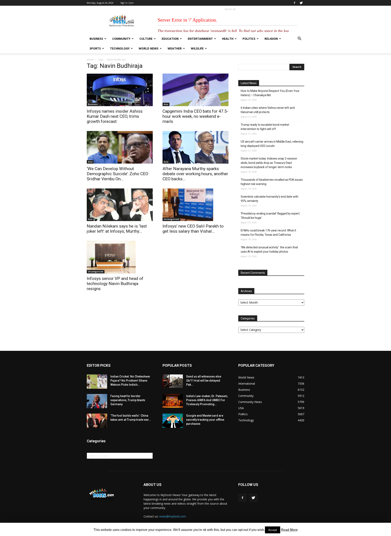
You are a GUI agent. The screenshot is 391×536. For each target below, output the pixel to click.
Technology (120, 48)
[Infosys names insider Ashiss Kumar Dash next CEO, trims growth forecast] (120, 90)
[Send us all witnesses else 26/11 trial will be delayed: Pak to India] (173, 381)
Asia (166, 104)
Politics (249, 39)
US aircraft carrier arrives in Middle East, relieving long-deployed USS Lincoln (272, 143)
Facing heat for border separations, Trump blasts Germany (127, 400)
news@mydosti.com (172, 516)
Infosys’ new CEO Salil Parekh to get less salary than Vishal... (193, 229)
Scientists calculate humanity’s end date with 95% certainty (269, 199)
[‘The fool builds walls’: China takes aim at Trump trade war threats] (97, 421)
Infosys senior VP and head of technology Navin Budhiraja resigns (115, 283)
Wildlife (197, 48)
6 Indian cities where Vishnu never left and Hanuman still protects (268, 110)
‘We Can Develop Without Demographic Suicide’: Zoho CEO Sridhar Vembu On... (117, 173)
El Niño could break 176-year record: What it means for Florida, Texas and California (268, 232)
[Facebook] (294, 3)
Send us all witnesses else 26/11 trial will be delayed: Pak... (203, 380)
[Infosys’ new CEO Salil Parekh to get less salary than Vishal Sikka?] (195, 204)
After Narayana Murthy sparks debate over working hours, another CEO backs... (195, 173)
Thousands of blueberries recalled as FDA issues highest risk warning (272, 182)
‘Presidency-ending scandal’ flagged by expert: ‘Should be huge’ (270, 215)
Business (96, 39)
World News (148, 48)
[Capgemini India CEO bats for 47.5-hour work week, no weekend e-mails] (195, 90)
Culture (146, 39)
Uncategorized (171, 219)
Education (170, 39)
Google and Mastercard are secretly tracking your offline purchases (205, 419)
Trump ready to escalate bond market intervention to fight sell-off (265, 127)
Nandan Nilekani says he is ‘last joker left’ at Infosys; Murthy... (117, 229)
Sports (95, 48)
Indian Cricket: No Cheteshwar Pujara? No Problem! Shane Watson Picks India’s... (130, 380)
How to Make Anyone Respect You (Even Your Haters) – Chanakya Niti (270, 93)
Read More (289, 530)
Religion (271, 39)
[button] (299, 39)
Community (121, 39)
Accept (272, 530)
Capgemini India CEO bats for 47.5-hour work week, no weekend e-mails (195, 116)
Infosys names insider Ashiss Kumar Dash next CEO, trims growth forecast (115, 116)
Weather (175, 48)
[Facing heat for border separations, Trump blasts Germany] (97, 401)
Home (90, 59)
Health (227, 39)
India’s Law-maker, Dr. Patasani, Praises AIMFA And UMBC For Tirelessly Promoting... (207, 400)
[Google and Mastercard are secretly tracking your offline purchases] (173, 421)
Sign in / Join (127, 2)
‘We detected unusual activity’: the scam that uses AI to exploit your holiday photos (269, 249)
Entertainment (200, 39)
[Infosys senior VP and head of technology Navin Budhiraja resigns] (120, 257)
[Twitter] (301, 3)
